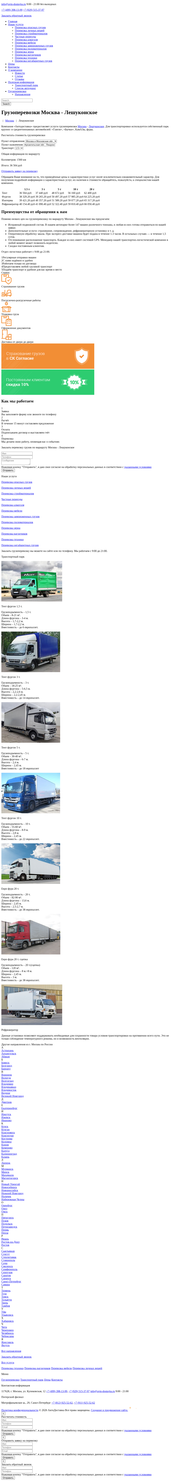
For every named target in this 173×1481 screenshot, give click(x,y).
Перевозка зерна (24, 51)
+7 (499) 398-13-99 (11, 9)
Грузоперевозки (17, 91)
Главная (12, 21)
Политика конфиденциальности (19, 1410)
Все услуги (7, 1362)
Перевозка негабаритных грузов (33, 60)
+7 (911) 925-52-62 (84, 1402)
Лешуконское (96, 126)
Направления (22, 94)
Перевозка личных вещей (29, 30)
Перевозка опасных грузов (30, 27)
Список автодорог (25, 88)
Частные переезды (25, 36)
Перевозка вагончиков (28, 54)
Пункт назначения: (12, 144)
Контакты (13, 67)
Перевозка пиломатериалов (31, 48)
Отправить (8, 470)
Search (6, 104)
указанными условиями (138, 467)
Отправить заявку (19, 171)
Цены (11, 63)
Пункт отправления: (13, 141)
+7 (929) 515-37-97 (33, 9)
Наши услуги (15, 24)
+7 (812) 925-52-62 (62, 1402)
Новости (20, 73)
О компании (15, 70)
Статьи (19, 76)
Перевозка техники (26, 57)
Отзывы (19, 79)
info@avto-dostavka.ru (13, 4)
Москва (82, 126)
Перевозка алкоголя (26, 39)
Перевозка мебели (25, 42)
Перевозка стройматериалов (31, 33)
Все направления (11, 1351)
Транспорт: (7, 148)
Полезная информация (21, 82)
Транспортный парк (26, 85)
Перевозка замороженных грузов (34, 45)
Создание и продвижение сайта (109, 1410)
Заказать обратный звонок (16, 15)
